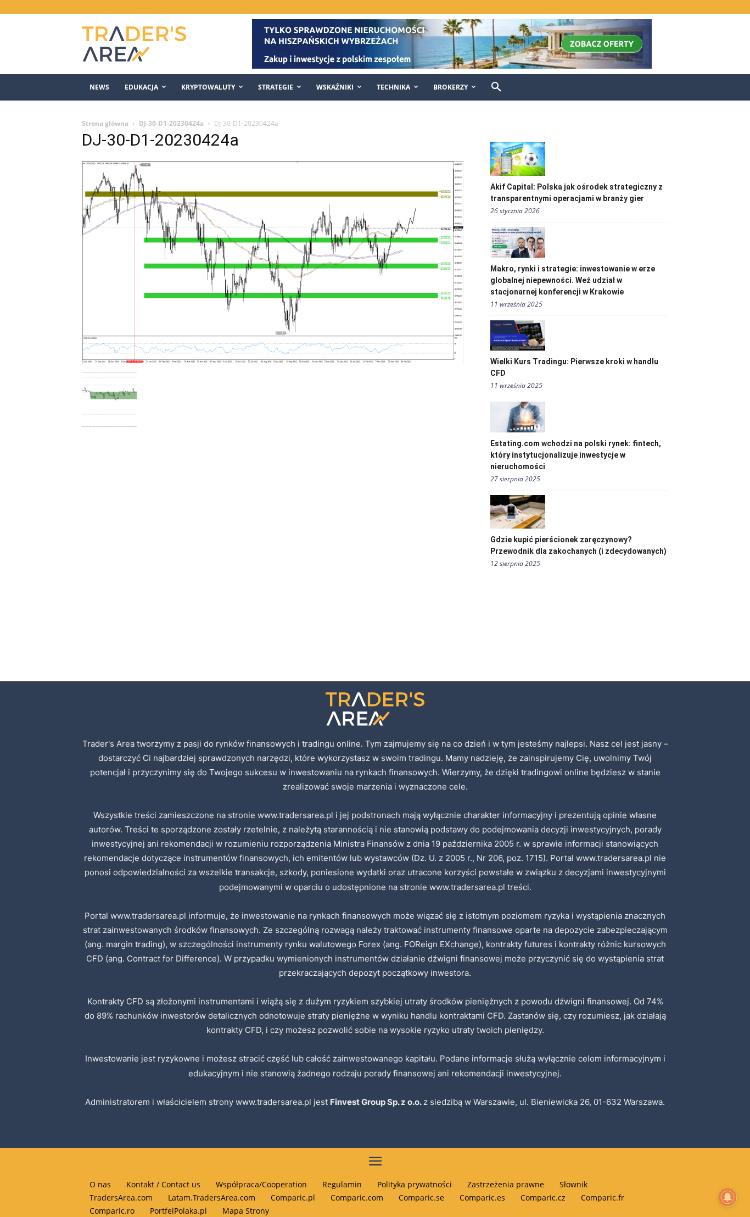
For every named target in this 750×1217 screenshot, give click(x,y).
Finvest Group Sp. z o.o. (376, 1102)
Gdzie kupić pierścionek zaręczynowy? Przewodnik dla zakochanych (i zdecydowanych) (578, 545)
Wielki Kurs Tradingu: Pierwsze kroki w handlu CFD (574, 367)
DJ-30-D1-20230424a (171, 123)
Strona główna (105, 123)
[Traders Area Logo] (145, 44)
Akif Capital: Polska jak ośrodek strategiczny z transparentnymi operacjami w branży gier (576, 192)
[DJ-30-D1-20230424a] (273, 361)
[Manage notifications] (727, 1197)
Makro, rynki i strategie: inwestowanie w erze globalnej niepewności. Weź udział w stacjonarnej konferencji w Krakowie (572, 280)
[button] (496, 87)
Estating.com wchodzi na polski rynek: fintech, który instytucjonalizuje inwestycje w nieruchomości (575, 455)
